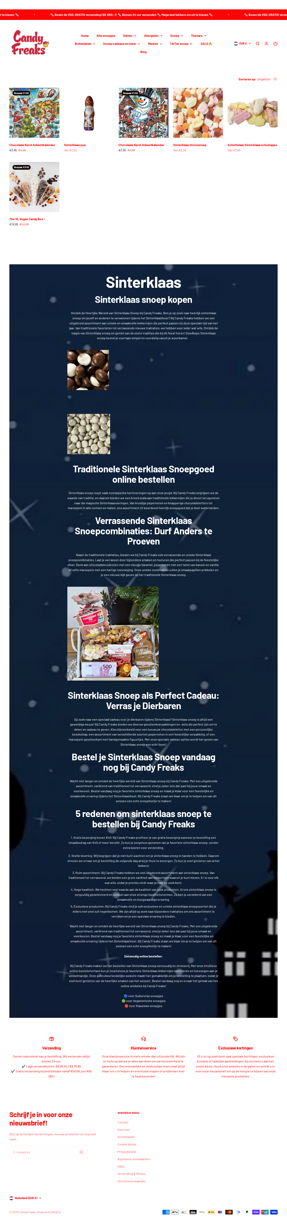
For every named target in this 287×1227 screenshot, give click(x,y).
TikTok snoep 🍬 (181, 43)
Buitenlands (83, 43)
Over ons (124, 1129)
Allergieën (151, 35)
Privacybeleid (127, 1151)
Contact (123, 1122)
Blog (143, 51)
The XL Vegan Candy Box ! (27, 219)
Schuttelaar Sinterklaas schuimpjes (252, 145)
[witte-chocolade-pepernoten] (143, 434)
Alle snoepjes (106, 35)
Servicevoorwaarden (132, 1181)
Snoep (174, 35)
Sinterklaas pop (75, 145)
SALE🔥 (206, 43)
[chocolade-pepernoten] (143, 370)
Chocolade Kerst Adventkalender (32, 145)
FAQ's (121, 1166)
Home (85, 35)
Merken (153, 43)
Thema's (196, 35)
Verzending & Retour (132, 1173)
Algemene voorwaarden (134, 1159)
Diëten (127, 35)
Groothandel (126, 1137)
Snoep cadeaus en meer (119, 43)
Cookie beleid (127, 1144)
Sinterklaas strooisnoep (189, 145)
